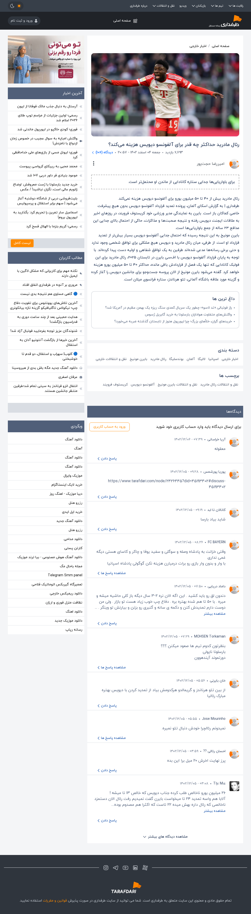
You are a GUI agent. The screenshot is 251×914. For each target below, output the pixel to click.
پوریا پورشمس (214, 471)
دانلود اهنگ (74, 611)
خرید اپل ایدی (72, 512)
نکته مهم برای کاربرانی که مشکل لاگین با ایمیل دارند (47, 273)
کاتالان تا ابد (216, 510)
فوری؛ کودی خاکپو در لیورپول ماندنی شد (47, 129)
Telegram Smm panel (65, 575)
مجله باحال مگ (71, 566)
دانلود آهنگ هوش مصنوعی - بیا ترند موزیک (49, 557)
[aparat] (145, 868)
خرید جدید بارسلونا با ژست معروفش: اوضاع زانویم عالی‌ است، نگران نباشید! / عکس (45, 187)
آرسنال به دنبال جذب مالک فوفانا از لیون (47, 106)
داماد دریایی (217, 586)
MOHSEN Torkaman (210, 636)
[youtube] (125, 868)
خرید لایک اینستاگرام (66, 484)
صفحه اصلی (122, 20)
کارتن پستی (73, 548)
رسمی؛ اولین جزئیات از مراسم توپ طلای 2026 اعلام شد (47, 118)
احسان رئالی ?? (214, 751)
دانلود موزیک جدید (68, 620)
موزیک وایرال (72, 475)
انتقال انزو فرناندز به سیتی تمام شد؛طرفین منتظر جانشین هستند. (45, 388)
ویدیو (183, 6)
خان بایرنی (218, 680)
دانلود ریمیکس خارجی (66, 593)
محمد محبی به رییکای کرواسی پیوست (48, 166)
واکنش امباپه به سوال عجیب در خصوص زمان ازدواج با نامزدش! (43, 141)
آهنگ (78, 448)
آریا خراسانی (216, 439)
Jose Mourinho (214, 719)
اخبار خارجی (197, 46)
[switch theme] (16, 5)
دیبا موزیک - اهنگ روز (66, 494)
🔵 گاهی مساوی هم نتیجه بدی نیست (48, 294)
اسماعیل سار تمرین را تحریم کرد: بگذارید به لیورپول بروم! (45, 215)
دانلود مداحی (73, 539)
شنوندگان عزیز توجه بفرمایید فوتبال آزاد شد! (44, 331)
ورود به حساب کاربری (109, 426)
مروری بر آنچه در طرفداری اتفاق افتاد (49, 285)
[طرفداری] (204, 21)
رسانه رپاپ (73, 629)
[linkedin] (135, 868)
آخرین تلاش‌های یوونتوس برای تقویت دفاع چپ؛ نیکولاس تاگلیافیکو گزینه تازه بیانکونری (43, 305)
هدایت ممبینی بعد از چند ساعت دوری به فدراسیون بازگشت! (47, 319)
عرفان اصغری (67, 377)
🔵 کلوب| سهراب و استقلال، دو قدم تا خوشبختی (49, 356)
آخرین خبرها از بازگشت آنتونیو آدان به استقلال (48, 342)
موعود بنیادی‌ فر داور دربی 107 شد (52, 175)
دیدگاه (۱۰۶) (104, 152)
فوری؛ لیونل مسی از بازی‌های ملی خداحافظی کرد (44, 155)
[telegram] (116, 868)
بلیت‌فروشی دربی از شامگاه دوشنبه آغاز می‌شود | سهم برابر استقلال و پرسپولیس (47, 201)
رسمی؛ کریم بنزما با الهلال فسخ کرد (51, 226)
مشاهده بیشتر (215, 614)
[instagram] (106, 868)
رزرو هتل (75, 503)
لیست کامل (22, 243)
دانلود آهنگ (73, 439)
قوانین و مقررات (55, 900)
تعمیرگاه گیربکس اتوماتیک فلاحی (57, 584)
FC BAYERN (217, 542)
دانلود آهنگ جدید (69, 521)
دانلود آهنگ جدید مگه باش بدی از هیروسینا (44, 368)
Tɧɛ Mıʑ (219, 783)
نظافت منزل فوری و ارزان (64, 602)
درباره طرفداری (138, 6)
